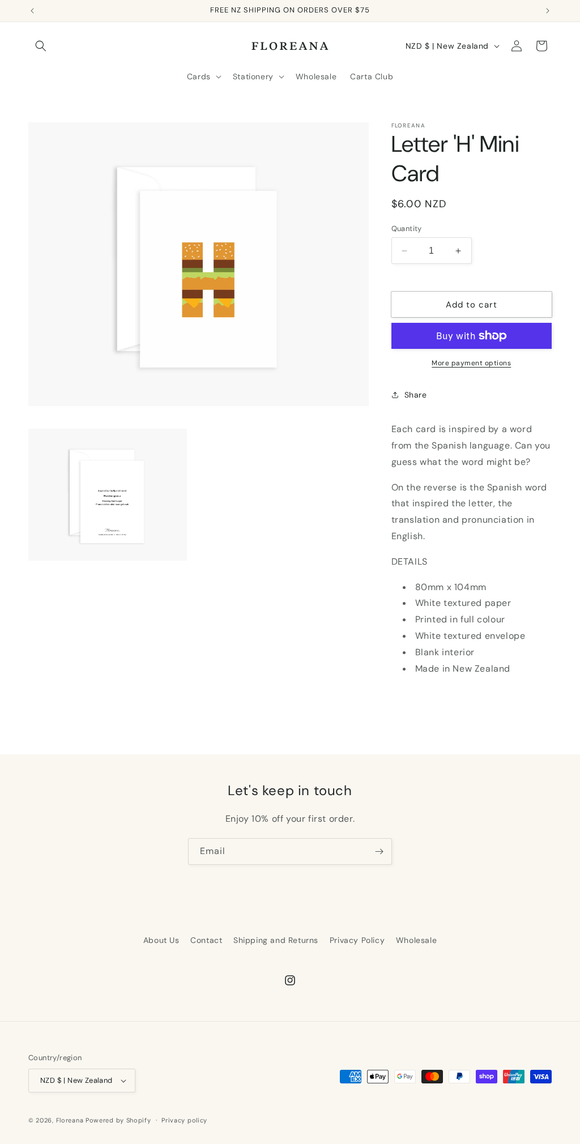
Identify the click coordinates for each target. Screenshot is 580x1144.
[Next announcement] (547, 11)
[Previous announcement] (32, 11)
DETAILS (409, 561)
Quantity (406, 228)
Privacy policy (184, 1120)
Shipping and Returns (275, 940)
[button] (40, 45)
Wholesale (416, 940)
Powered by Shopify (118, 1120)
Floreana (70, 1120)
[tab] (471, 562)
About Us (161, 940)
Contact (206, 940)
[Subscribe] (378, 851)
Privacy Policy (357, 940)
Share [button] (415, 395)
